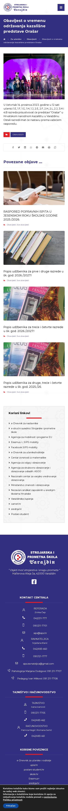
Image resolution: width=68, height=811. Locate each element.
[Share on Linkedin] (25, 147)
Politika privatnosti (12, 799)
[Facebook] (34, 582)
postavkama (50, 797)
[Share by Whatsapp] (31, 147)
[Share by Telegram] (37, 147)
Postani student (20, 514)
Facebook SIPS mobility (24, 447)
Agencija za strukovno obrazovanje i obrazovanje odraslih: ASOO (30, 469)
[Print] (49, 147)
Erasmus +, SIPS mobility (25, 442)
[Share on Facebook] (13, 147)
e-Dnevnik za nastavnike (24, 423)
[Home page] (4, 39)
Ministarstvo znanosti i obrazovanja (30, 485)
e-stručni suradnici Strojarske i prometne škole (33, 430)
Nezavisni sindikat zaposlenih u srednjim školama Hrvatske (33, 492)
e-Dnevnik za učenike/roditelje (27, 452)
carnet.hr (16, 503)
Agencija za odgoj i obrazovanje (28, 462)
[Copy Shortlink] (55, 147)
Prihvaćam (10, 806)
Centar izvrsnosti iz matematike (28, 457)
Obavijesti (18, 134)
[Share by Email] (43, 147)
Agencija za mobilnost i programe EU (31, 437)
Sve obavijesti (23, 224)
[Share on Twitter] (19, 147)
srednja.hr (16, 509)
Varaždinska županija (22, 498)
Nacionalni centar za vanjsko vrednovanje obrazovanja (33, 478)
